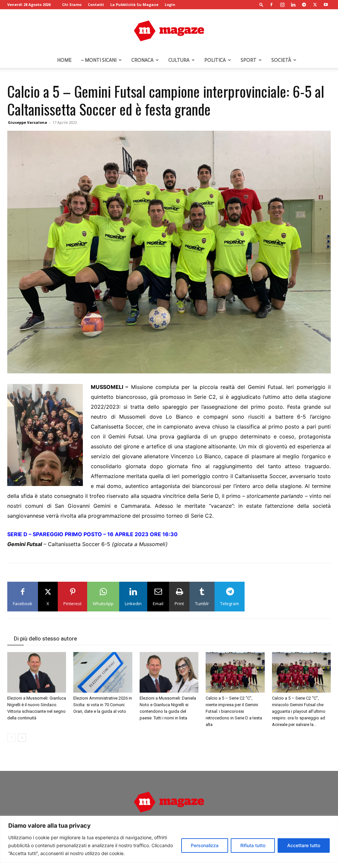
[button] (261, 4)
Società (281, 60)
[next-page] (22, 738)
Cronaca (142, 60)
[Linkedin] (293, 4)
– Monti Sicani (99, 60)
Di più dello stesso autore (45, 638)
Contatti (96, 4)
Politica (215, 60)
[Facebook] (271, 4)
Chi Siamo (72, 4)
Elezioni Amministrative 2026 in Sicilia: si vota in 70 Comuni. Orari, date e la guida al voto (102, 705)
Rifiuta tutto (252, 845)
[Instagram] (282, 4)
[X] (315, 4)
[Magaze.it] (169, 31)
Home (64, 60)
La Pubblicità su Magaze (134, 4)
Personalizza (205, 845)
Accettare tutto (303, 845)
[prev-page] (11, 738)
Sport (248, 60)
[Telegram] (304, 4)
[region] (169, 839)
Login (170, 4)
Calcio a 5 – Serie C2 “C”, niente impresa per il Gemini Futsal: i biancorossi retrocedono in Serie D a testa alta (234, 711)
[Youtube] (326, 4)
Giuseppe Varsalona (27, 122)
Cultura (178, 60)
